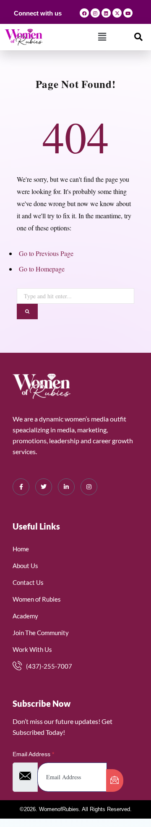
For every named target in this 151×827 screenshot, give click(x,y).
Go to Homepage (42, 268)
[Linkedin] (106, 13)
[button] (102, 37)
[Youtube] (128, 13)
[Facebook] (84, 13)
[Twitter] (43, 486)
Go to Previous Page (46, 253)
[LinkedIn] (66, 486)
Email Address (33, 754)
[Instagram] (95, 13)
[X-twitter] (117, 13)
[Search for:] (75, 294)
